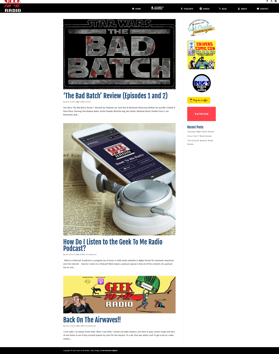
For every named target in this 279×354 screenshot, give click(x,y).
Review (88, 102)
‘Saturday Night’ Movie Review (200, 131)
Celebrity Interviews (157, 8)
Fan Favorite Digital (109, 350)
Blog (224, 9)
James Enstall (70, 102)
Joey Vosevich (70, 254)
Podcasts (188, 9)
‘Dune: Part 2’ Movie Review (199, 136)
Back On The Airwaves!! (92, 320)
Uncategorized (91, 254)
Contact (264, 9)
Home (138, 9)
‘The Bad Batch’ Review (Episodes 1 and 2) (115, 96)
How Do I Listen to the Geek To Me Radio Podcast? (112, 245)
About (244, 9)
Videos (206, 9)
